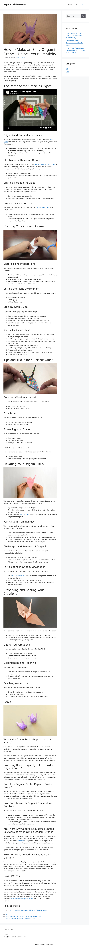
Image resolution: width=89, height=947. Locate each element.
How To (24, 916)
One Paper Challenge (19, 576)
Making (30, 916)
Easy (20, 916)
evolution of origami (42, 207)
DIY (83, 4)
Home (70, 4)
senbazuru (20, 841)
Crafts (7, 916)
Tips (76, 4)
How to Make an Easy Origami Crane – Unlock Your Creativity (74, 35)
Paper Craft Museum (14, 4)
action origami (24, 514)
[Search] (83, 16)
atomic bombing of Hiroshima (44, 164)
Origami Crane (37, 916)
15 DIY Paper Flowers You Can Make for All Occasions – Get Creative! (75, 50)
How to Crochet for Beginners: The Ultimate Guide (20, 918)
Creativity (12, 916)
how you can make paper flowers (22, 898)
